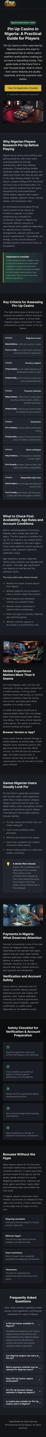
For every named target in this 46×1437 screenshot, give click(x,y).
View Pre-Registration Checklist (23, 88)
